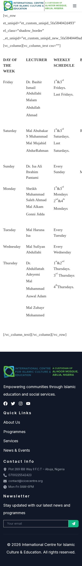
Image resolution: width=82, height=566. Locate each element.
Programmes (14, 431)
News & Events (16, 450)
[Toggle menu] (75, 6)
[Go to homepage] (35, 6)
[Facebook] (5, 403)
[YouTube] (28, 403)
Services (10, 441)
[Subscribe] (74, 523)
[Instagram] (21, 403)
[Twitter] (13, 403)
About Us (11, 422)
